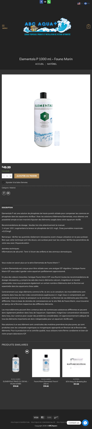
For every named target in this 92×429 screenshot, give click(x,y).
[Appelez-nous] (49, 2)
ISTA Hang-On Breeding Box (76, 381)
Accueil (39, 64)
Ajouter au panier (27, 176)
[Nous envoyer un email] (45, 2)
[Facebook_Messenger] (85, 423)
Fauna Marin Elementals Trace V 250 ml (46, 382)
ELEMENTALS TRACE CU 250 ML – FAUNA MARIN (15, 382)
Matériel (52, 64)
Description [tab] (7, 207)
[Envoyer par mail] (8, 193)
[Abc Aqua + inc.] (47, 26)
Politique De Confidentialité (43, 422)
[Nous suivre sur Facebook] (41, 2)
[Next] (90, 377)
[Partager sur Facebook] (4, 193)
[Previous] (2, 377)
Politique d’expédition (20, 422)
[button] (5, 27)
